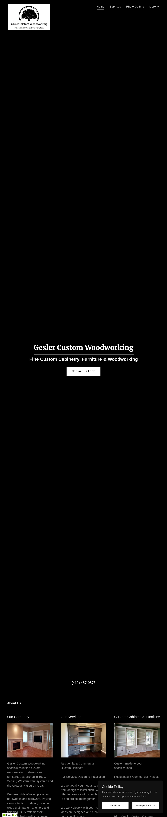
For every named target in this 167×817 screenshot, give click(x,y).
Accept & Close (145, 805)
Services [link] (115, 6)
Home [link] (100, 6)
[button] (154, 7)
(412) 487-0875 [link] (84, 683)
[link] (29, 5)
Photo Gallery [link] (135, 6)
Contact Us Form (83, 371)
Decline (115, 805)
